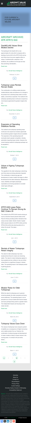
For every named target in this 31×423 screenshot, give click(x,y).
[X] (4, 421)
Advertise (15, 375)
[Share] (13, 421)
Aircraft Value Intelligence (15, 71)
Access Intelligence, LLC (12, 417)
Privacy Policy (15, 383)
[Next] (14, 361)
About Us (15, 377)
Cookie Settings (15, 386)
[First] (4, 358)
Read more (4, 66)
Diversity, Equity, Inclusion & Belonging (15, 388)
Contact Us (16, 379)
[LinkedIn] (7, 421)
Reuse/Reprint (15, 381)
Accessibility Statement (15, 390)
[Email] (10, 421)
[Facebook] (1, 421)
